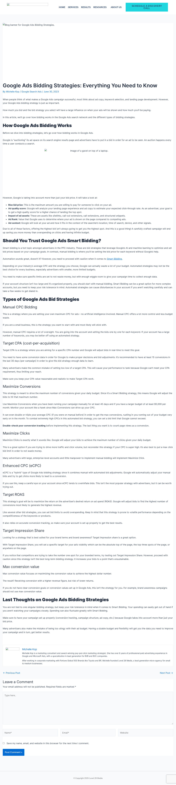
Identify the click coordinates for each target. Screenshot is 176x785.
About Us (116, 7)
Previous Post (11, 673)
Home (62, 7)
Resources (100, 7)
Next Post (166, 673)
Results (86, 7)
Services (73, 7)
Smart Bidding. (114, 258)
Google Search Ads (31, 91)
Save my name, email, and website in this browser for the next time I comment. (48, 743)
